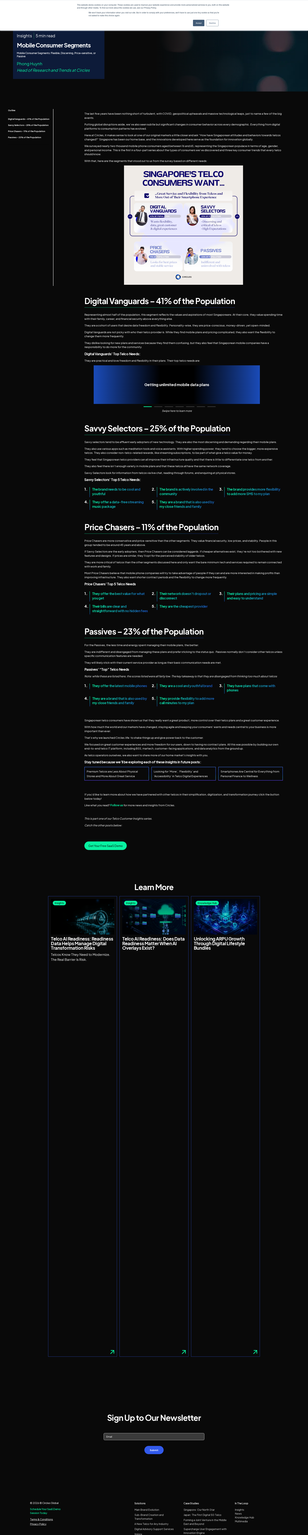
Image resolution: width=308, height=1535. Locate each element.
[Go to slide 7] (211, 406)
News (238, 1513)
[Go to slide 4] (179, 406)
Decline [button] (212, 23)
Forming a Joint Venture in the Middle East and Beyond (205, 1522)
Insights (239, 1509)
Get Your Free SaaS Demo (105, 846)
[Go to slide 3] (169, 406)
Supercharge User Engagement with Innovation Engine (205, 1531)
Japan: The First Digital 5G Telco (202, 1515)
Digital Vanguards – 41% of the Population (28, 119)
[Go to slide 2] (158, 406)
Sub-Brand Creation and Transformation (149, 1516)
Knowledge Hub (244, 1517)
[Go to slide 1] (148, 406)
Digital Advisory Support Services (154, 1529)
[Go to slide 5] (190, 406)
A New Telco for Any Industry (151, 1524)
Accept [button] (199, 23)
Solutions (139, 1503)
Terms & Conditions (41, 1519)
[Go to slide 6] (201, 406)
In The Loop (241, 1503)
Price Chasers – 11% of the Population (26, 131)
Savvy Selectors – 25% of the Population (28, 125)
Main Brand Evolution (146, 1509)
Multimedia (241, 1521)
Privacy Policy (38, 1524)
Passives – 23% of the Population (24, 137)
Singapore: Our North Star (199, 1509)
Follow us (116, 805)
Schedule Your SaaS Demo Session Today (45, 1511)
